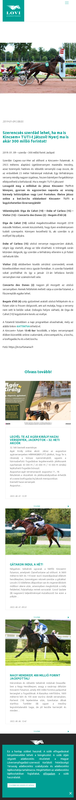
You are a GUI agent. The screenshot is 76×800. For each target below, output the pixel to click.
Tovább (37, 506)
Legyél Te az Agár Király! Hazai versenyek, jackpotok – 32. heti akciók (35, 440)
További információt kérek (21, 785)
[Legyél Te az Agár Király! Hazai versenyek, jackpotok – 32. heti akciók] (38, 404)
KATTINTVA (23, 326)
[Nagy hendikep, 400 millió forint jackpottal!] (38, 643)
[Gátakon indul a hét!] (38, 531)
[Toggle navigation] (67, 3)
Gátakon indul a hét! (26, 564)
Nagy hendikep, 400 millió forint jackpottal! (35, 677)
